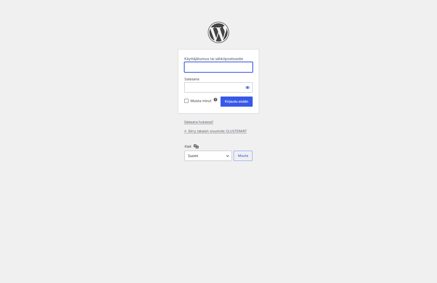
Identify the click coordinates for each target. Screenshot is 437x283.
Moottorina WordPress (218, 32)
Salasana (191, 79)
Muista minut (200, 101)
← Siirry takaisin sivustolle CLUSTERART (215, 131)
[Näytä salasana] (248, 87)
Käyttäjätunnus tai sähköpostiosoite (213, 58)
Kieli (188, 146)
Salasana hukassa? (198, 122)
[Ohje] (215, 100)
